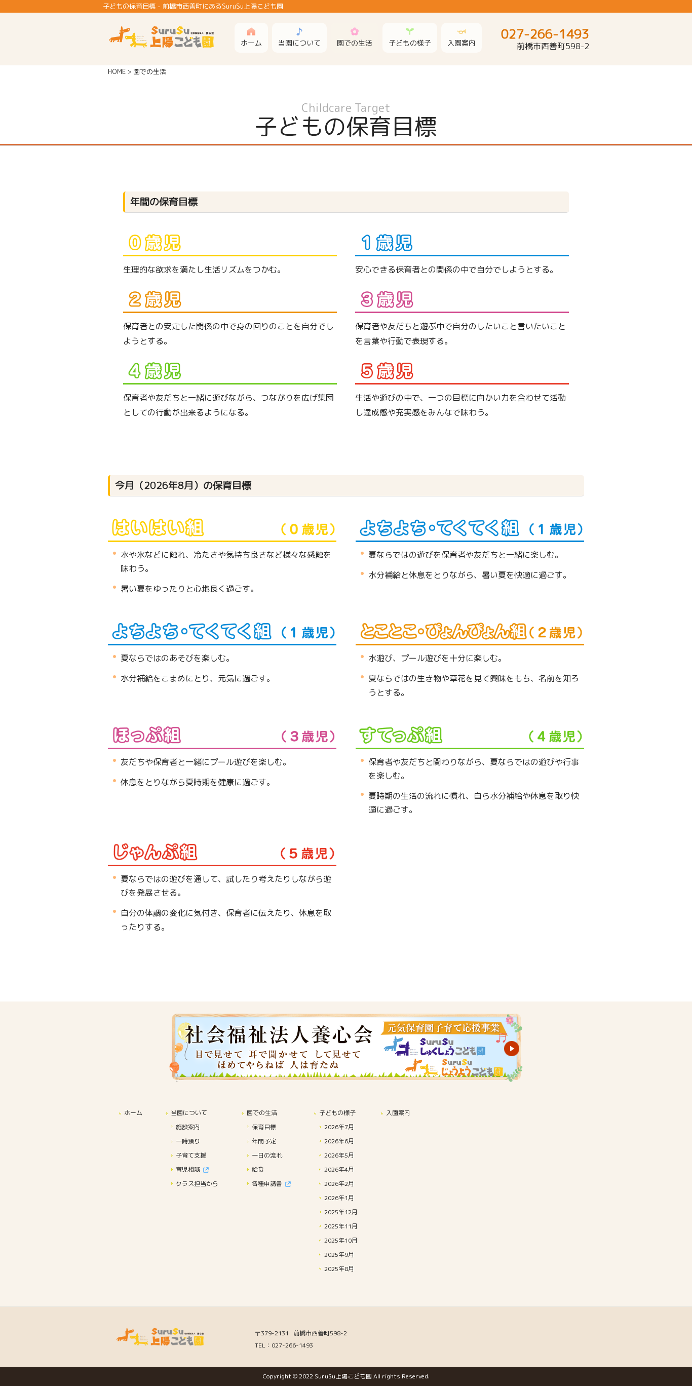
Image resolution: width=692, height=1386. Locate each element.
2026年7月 (339, 1127)
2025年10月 (341, 1240)
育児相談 (189, 1169)
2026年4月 (339, 1169)
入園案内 (398, 1112)
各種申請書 (268, 1183)
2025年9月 (339, 1254)
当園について (189, 1112)
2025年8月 (339, 1268)
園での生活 (262, 1112)
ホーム (133, 1112)
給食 (258, 1169)
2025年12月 (341, 1212)
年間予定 (264, 1141)
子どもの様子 (337, 1112)
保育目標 (264, 1127)
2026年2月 (339, 1183)
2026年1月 (339, 1198)
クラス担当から (197, 1183)
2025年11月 (341, 1226)
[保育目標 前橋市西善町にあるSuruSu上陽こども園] (168, 43)
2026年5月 (339, 1155)
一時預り (188, 1141)
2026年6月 (339, 1141)
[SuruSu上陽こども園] (166, 1343)
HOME (117, 71)
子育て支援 (191, 1155)
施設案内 (188, 1127)
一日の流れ (267, 1155)
